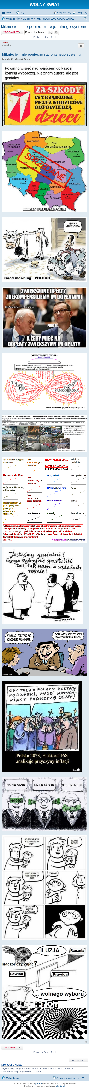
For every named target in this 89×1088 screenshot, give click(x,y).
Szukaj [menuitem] (85, 19)
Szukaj (50, 32)
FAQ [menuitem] (22, 12)
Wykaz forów (13, 1078)
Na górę (86, 1042)
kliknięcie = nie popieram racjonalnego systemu (44, 26)
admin (5, 42)
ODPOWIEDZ (11, 32)
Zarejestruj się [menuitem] (64, 12)
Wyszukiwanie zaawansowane (56, 32)
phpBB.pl (60, 1086)
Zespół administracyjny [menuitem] (67, 1078)
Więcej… (10, 12)
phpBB (38, 1083)
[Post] (3, 59)
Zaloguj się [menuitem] (81, 12)
